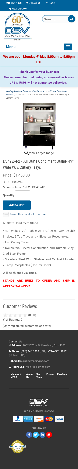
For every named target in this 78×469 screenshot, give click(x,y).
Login (52, 2)
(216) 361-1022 (57, 351)
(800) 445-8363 (30, 351)
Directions (62, 374)
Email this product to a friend (29, 214)
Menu (11, 46)
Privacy (50, 374)
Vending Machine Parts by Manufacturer (25, 91)
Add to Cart (16, 205)
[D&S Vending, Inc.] (19, 26)
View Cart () (19, 8)
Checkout (34, 2)
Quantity (8, 195)
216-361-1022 (14, 3)
